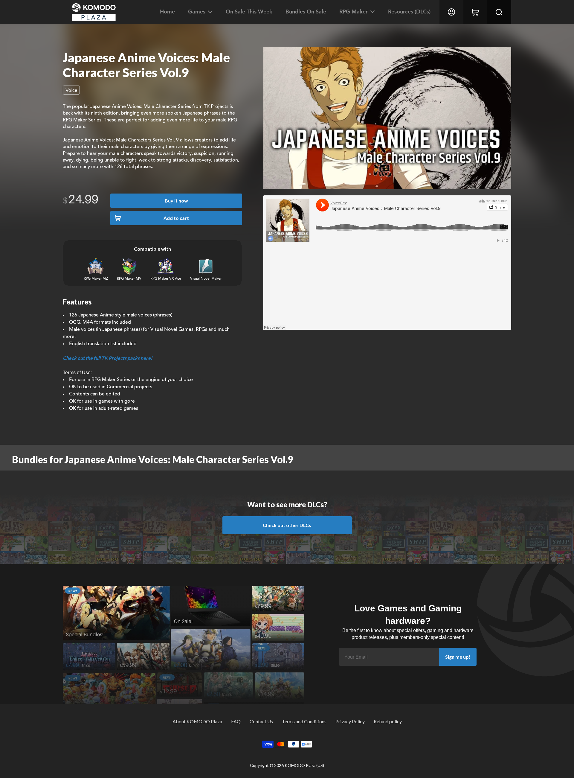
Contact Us (261, 721)
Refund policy (388, 721)
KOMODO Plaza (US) (304, 765)
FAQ (236, 721)
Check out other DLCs (287, 525)
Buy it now (176, 200)
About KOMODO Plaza (197, 721)
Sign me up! (458, 657)
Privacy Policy (350, 721)
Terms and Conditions (304, 721)
